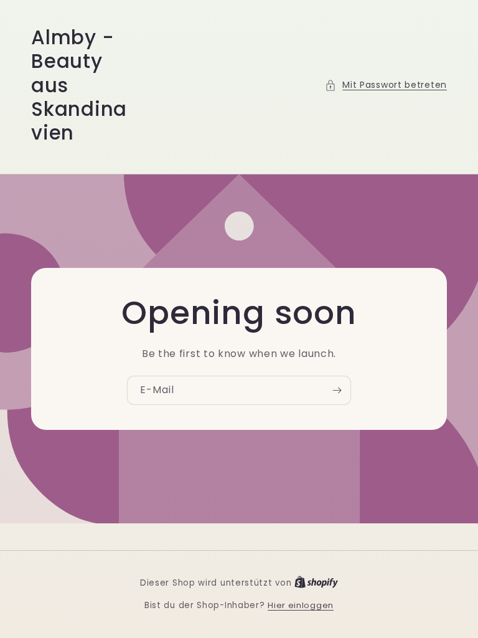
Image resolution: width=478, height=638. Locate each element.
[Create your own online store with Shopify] (316, 583)
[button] (386, 85)
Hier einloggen (301, 605)
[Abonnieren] (336, 390)
